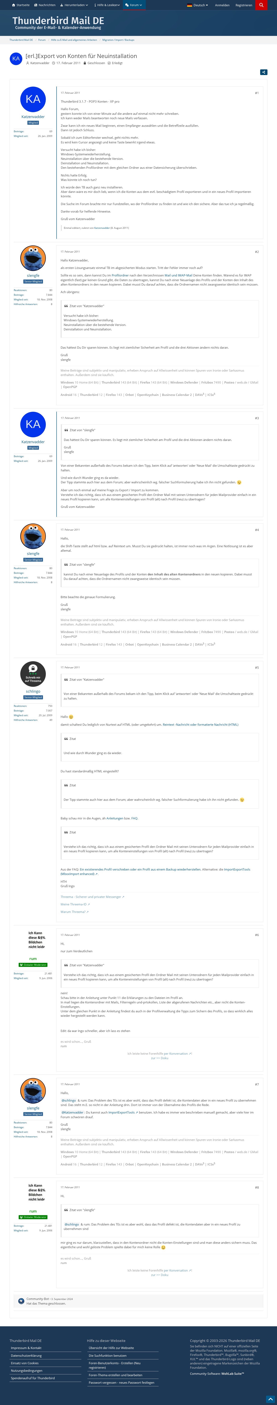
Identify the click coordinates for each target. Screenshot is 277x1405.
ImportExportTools (121, 1112)
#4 (257, 530)
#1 (257, 93)
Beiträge (19, 131)
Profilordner (120, 275)
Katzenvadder (39, 63)
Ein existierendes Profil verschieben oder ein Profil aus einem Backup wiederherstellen (140, 869)
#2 (257, 252)
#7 (257, 1084)
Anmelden (222, 5)
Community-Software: (217, 1374)
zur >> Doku (159, 1058)
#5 (257, 667)
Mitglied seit (21, 136)
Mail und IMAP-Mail (178, 275)
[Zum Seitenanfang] (270, 1399)
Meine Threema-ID (74, 904)
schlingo (70, 1100)
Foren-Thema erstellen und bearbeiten (115, 1375)
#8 (257, 1187)
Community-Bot (38, 1299)
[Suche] (261, 5)
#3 (257, 418)
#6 (257, 935)
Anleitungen (114, 818)
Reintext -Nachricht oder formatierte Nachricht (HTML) (200, 724)
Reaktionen (20, 290)
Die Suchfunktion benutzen (108, 1355)
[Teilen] (263, 72)
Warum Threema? (73, 912)
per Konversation (176, 1053)
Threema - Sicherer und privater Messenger (91, 897)
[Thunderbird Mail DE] (138, 23)
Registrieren (244, 5)
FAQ (134, 818)
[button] (198, 5)
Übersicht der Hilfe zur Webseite (111, 1348)
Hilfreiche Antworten (25, 304)
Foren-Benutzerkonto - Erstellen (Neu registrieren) (115, 1365)
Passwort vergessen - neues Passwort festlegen (121, 1382)
